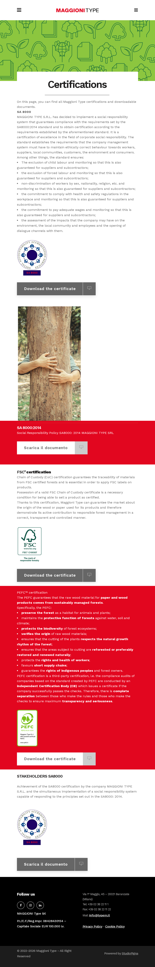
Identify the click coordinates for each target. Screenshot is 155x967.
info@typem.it (99, 915)
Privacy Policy (92, 926)
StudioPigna (130, 953)
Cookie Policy (115, 926)
